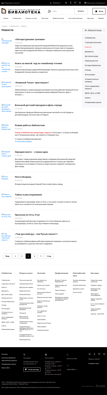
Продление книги (24, 291)
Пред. (7, 256)
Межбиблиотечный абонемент (25, 308)
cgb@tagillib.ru (71, 369)
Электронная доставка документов (26, 303)
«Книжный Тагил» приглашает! (32, 82)
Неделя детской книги (44, 323)
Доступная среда (91, 56)
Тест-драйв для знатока (42, 311)
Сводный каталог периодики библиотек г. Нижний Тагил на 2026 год (26, 329)
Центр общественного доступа (44, 293)
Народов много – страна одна (31, 152)
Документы (89, 52)
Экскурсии (22, 313)
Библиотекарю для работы (61, 286)
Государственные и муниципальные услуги (26, 335)
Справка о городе (96, 285)
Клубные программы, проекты (79, 280)
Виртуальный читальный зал (24, 317)
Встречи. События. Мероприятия (61, 280)
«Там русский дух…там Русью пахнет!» (36, 234)
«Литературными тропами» (30, 39)
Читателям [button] (44, 18)
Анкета (87, 98)
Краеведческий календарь (95, 289)
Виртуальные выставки (44, 297)
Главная (5, 18)
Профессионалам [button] (58, 18)
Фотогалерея (90, 75)
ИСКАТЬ (81, 11)
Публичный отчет (91, 61)
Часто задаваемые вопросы (92, 87)
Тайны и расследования (28, 194)
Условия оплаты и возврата (92, 80)
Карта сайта (6, 368)
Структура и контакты (93, 42)
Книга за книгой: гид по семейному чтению (38, 63)
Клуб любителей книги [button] (75, 18)
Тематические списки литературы (26, 322)
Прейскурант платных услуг (26, 298)
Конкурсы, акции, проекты (42, 306)
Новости (88, 47)
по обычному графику (23, 141)
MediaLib (101, 18)
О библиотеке (14, 26)
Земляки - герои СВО (97, 314)
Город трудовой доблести (96, 309)
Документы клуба (78, 289)
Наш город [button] (90, 18)
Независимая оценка (93, 102)
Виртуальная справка (26, 287)
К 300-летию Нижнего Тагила (97, 304)
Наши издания (41, 326)
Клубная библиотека (79, 285)
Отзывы (88, 70)
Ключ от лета (41, 316)
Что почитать (41, 289)
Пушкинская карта (43, 330)
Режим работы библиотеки (30, 125)
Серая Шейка (41, 319)
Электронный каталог (26, 284)
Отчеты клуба (77, 292)
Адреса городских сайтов (96, 299)
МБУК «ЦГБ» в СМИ (92, 93)
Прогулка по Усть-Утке (27, 214)
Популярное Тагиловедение (95, 294)
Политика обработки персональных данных (9, 359)
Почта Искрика (23, 177)
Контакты (5, 354)
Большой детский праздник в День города (38, 105)
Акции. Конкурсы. (60, 290)
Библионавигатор (24, 339)
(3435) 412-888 (72, 358)
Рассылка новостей (25, 280)
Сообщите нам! (93, 363)
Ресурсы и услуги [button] (31, 18)
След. (49, 256)
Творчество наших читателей (96, 280)
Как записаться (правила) (42, 280)
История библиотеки (93, 65)
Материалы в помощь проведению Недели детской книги (62, 299)
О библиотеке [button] (17, 18)
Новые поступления (43, 285)
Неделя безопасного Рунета (43, 301)
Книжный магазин (24, 294)
